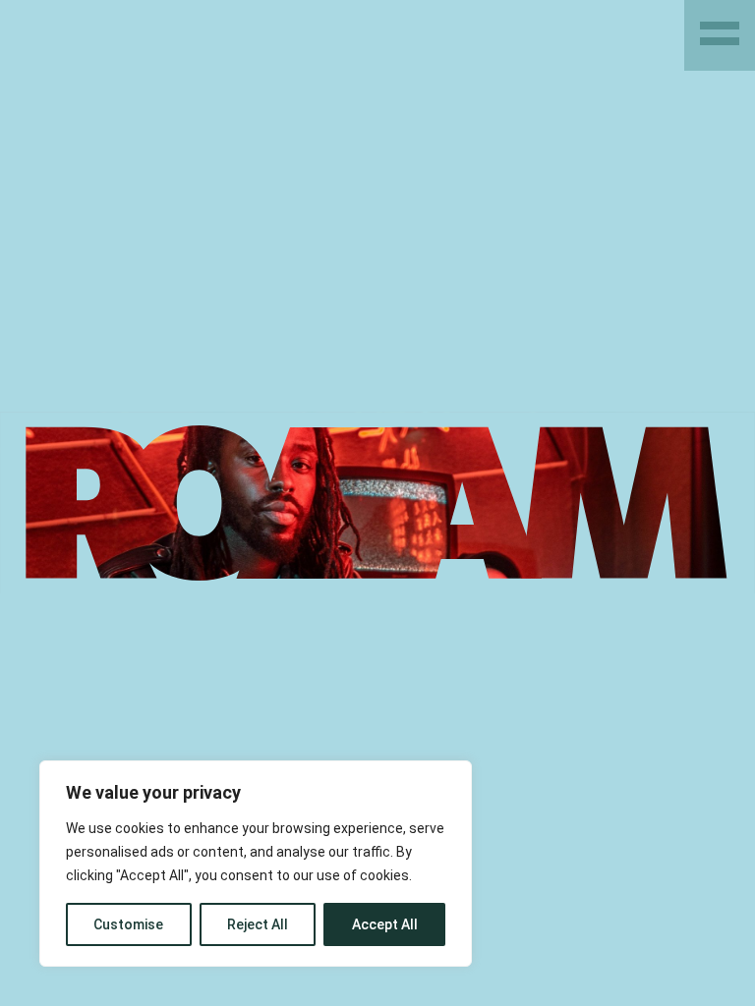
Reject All (257, 924)
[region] (255, 863)
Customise (128, 924)
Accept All (385, 924)
